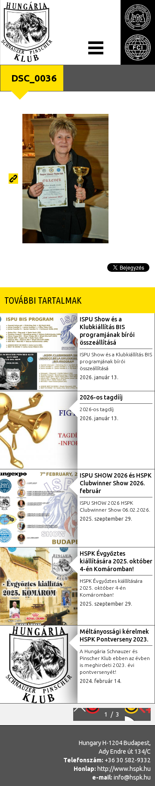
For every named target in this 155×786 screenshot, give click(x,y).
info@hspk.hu (132, 777)
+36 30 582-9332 (128, 760)
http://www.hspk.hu (124, 768)
